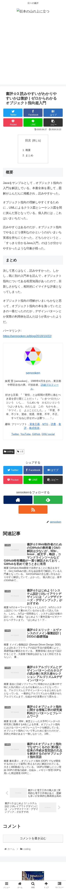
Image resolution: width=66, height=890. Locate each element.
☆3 (21, 451)
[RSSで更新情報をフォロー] (33, 509)
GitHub (36, 434)
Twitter (15, 434)
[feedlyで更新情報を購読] (48, 500)
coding (9, 451)
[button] (59, 527)
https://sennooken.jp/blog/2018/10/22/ (27, 336)
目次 (28, 140)
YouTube (25, 434)
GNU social (48, 434)
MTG (45, 424)
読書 (53, 424)
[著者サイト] (17, 500)
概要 (28, 150)
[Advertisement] (33, 51)
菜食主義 (35, 424)
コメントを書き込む (33, 838)
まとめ (29, 155)
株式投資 (34, 427)
